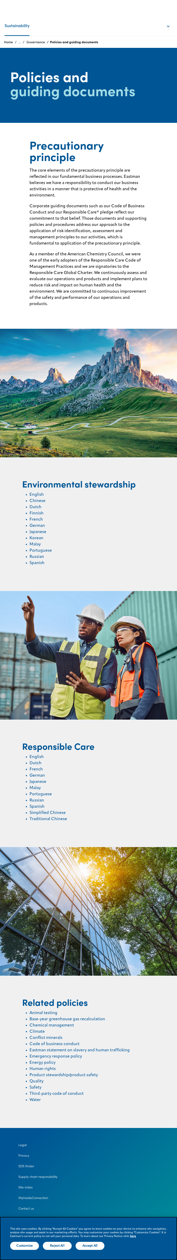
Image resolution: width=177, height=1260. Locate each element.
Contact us (26, 1208)
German (37, 526)
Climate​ (37, 1031)
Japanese (38, 532)
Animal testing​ (43, 1013)
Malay (35, 544)
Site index (25, 1187)
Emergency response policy (56, 1056)
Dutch (35, 507)
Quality (37, 1081)
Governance (36, 42)
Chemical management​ (52, 1025)
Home (8, 42)
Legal (22, 1145)
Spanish (37, 563)
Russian (37, 557)
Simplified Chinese (48, 813)
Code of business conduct (55, 1044)
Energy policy (43, 1063)
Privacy (23, 1155)
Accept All (90, 1245)
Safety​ (35, 1087)
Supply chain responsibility (37, 1177)
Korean (36, 538)
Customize (24, 1245)
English (37, 495)
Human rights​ (43, 1069)
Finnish (37, 513)
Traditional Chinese (48, 819)
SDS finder (26, 1166)
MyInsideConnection (33, 1198)
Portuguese (41, 550)
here (133, 1236)
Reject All (57, 1245)
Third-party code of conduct (57, 1094)
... (20, 42)
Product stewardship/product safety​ (64, 1075)
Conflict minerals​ (46, 1038)
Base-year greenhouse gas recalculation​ (67, 1019)
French (36, 519)
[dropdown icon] (171, 21)
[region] (88, 1238)
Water (35, 1100)
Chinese (37, 501)
